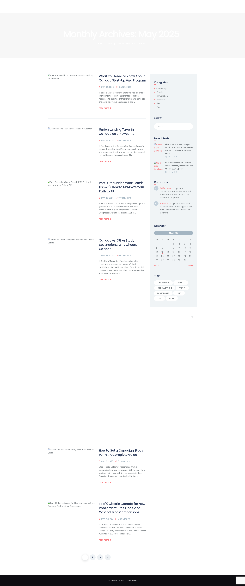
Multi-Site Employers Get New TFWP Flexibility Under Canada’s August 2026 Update (179, 166)
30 (179, 260)
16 (179, 252)
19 (157, 256)
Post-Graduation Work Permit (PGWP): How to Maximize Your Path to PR (121, 187)
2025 (109, 44)
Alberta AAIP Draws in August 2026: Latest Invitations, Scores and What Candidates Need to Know (179, 149)
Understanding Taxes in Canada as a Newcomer (117, 131)
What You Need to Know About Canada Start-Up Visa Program (122, 78)
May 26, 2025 (107, 198)
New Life (160, 100)
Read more (104, 108)
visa (159, 298)
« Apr (156, 265)
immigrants (163, 293)
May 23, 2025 (107, 255)
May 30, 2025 (107, 87)
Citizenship (161, 88)
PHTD (178, 293)
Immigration (162, 96)
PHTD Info (172, 157)
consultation (164, 288)
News (158, 103)
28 (168, 260)
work (171, 298)
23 (179, 256)
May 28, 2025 (107, 140)
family (182, 288)
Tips (158, 107)
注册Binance (165, 188)
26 (157, 260)
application (163, 282)
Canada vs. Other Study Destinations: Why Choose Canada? (118, 244)
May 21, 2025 (107, 461)
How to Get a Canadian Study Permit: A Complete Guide (121, 452)
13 (162, 252)
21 (168, 256)
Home (100, 44)
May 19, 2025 (107, 519)
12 (157, 252)
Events (56, 132)
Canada (181, 282)
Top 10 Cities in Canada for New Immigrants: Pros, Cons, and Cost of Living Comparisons (122, 508)
